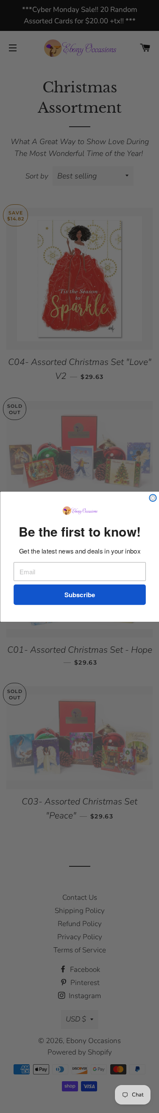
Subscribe (79, 594)
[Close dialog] (152, 497)
